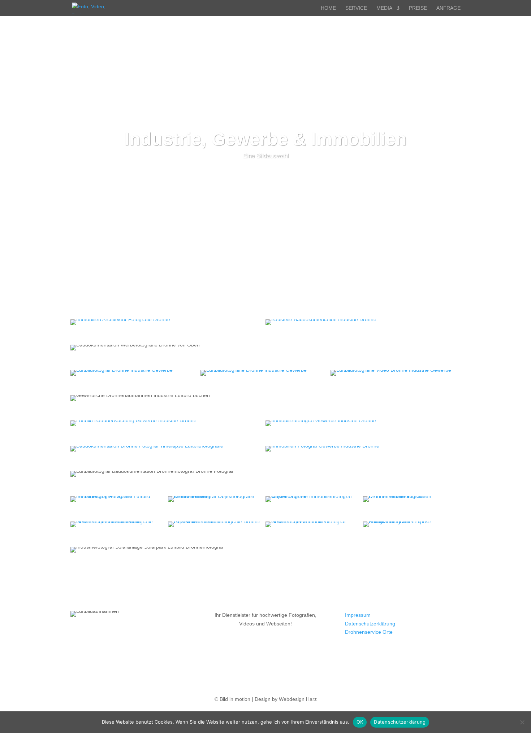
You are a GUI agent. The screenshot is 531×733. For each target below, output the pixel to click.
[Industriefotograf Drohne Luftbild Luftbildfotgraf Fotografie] (119, 499)
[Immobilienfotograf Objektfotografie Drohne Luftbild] (217, 499)
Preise (418, 8)
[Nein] (522, 722)
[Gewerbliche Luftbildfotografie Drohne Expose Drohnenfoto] (217, 524)
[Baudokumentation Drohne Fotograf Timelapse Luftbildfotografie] (168, 448)
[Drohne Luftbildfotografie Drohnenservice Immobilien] (412, 499)
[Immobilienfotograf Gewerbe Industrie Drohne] (363, 423)
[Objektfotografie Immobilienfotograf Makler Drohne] (314, 499)
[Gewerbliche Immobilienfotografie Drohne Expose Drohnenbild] (119, 524)
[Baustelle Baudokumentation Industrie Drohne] (363, 322)
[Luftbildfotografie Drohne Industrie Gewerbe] (265, 373)
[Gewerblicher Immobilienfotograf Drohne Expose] (314, 524)
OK (360, 722)
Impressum (358, 615)
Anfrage (448, 8)
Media (384, 8)
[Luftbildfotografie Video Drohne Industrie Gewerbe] (396, 373)
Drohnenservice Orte (369, 632)
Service (356, 8)
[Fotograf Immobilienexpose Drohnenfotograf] (412, 524)
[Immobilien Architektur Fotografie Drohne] (168, 322)
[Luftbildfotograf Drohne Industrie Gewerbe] (135, 373)
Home (328, 8)
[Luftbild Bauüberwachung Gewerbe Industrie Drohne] (168, 423)
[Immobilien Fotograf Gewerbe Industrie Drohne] (363, 448)
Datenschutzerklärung (370, 624)
